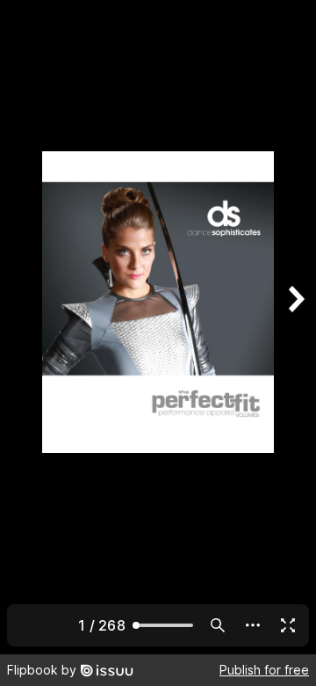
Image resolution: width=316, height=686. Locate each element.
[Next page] (295, 326)
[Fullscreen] (287, 625)
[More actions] (252, 625)
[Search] (217, 625)
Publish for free (264, 669)
